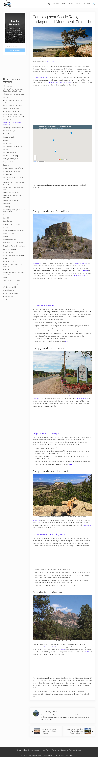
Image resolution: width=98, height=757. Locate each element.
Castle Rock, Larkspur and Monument (12, 123)
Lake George (7, 221)
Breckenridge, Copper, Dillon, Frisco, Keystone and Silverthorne (14, 115)
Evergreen (6, 165)
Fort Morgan (7, 174)
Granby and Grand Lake (11, 192)
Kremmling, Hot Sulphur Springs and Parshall (14, 211)
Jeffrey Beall (69, 395)
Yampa (5, 299)
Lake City (6, 218)
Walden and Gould (9, 287)
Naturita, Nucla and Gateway (13, 243)
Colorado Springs (9, 131)
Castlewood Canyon (79, 276)
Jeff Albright (76, 259)
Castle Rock (37, 263)
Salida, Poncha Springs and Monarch (12, 265)
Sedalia (62, 649)
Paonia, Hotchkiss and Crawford (14, 255)
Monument (36, 520)
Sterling (5, 278)
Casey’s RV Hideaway (43, 305)
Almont (5, 97)
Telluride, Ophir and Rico (11, 281)
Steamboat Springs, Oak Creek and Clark (13, 273)
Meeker (5, 237)
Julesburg (6, 207)
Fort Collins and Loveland (11, 171)
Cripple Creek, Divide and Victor (13, 146)
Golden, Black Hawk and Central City (14, 188)
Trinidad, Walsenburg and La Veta (14, 284)
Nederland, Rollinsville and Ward (14, 246)
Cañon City (7, 119)
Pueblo (5, 258)
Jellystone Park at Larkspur (46, 433)
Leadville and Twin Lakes (11, 224)
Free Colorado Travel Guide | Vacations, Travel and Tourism (48, 755)
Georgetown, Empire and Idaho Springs (13, 178)
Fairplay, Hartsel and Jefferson (13, 168)
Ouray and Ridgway (10, 249)
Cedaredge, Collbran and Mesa (13, 128)
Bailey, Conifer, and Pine (11, 108)
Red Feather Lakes (9, 261)
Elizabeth (85, 271)
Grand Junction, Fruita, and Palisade (12, 196)
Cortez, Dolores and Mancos (12, 134)
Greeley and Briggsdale (11, 200)
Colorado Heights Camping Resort (49, 534)
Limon (5, 227)
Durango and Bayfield (10, 159)
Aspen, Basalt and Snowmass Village (13, 101)
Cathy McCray (81, 58)
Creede (5, 140)
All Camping (7, 86)
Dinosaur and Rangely (10, 156)
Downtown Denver (81, 263)
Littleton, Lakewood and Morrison (14, 230)
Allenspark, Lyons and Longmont (14, 94)
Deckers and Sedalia (10, 153)
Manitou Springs (8, 233)
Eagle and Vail (8, 162)
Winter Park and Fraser (11, 293)
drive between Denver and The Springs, (58, 82)
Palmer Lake (86, 525)
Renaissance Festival (81, 399)
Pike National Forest (42, 78)
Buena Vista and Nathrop (11, 111)
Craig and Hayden (9, 137)
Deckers (87, 652)
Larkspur (36, 399)
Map (66, 341)
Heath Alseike (77, 640)
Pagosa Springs (8, 252)
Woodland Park (8, 296)
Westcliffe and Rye (9, 290)
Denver (5, 149)
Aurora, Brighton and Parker (12, 105)
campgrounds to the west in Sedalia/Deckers (48, 647)
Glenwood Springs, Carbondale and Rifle (13, 183)
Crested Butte (7, 143)
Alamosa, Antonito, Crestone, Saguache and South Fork (13, 90)
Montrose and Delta (9, 240)
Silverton (6, 270)
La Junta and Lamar (10, 215)
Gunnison (6, 204)
